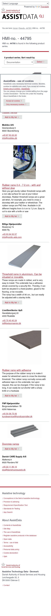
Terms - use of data (11, 542)
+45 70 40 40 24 (9, 320)
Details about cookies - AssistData (16, 88)
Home (15, 28)
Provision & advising (11, 501)
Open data (8, 539)
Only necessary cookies (15, 104)
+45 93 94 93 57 (9, 234)
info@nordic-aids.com (12, 237)
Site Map (7, 528)
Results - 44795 (25, 28)
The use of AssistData (12, 532)
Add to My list (11, 117)
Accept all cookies (13, 100)
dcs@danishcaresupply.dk (14, 469)
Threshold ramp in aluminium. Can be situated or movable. (22, 275)
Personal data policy (11, 549)
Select (39, 61)
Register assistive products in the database (20, 535)
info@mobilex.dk (9, 138)
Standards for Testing (12, 508)
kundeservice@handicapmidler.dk (17, 416)
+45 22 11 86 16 (9, 466)
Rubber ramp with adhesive (16, 370)
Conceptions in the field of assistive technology (22, 498)
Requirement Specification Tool (16, 505)
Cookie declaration (11, 553)
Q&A (5, 556)
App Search (8, 512)
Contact (6, 585)
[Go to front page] (17, 17)
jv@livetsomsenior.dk (11, 323)
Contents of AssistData (12, 525)
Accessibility (8, 546)
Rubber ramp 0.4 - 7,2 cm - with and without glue (21, 186)
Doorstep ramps (10, 444)
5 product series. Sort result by (19, 57)
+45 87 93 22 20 (9, 135)
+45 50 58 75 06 (9, 413)
